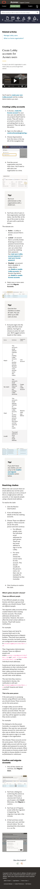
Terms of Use (24, 880)
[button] (2, 20)
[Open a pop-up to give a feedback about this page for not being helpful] (22, 863)
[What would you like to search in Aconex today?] (37, 12)
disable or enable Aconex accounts (15, 276)
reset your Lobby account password (15, 255)
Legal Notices (16, 880)
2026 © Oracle (7, 880)
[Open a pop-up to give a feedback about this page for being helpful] (18, 863)
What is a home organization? (14, 38)
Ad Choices (28, 883)
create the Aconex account (14, 112)
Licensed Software (8, 883)
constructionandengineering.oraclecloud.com (22, 133)
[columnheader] (6, 340)
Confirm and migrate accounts (14, 472)
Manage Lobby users (11, 35)
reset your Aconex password (14, 259)
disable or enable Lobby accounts (15, 270)
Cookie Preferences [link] (19, 883)
